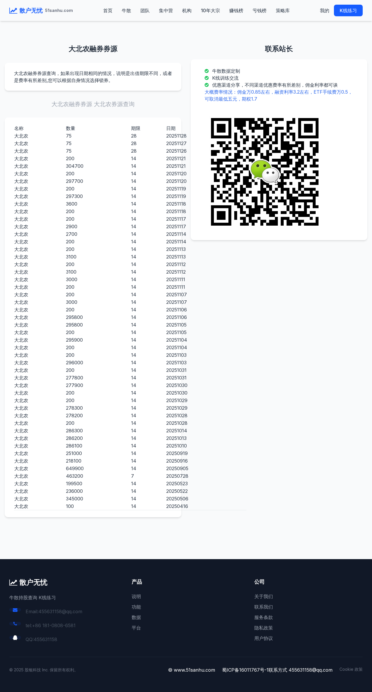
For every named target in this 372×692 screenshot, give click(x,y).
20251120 (176, 173)
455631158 (45, 639)
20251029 (176, 400)
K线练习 (348, 10)
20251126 (176, 151)
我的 (324, 10)
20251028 (176, 415)
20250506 (177, 499)
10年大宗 (210, 10)
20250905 (177, 468)
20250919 (177, 453)
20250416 (177, 506)
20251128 (176, 136)
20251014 (176, 431)
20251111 (175, 279)
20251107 (176, 294)
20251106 (176, 310)
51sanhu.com (59, 10)
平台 (136, 628)
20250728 (177, 476)
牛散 (126, 10)
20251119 (176, 189)
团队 (145, 10)
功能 (136, 607)
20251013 (176, 438)
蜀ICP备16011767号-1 (245, 670)
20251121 (176, 158)
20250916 (177, 461)
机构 (187, 10)
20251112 (176, 264)
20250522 (177, 491)
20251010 (176, 446)
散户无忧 (31, 10)
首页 (107, 10)
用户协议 (263, 638)
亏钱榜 (260, 10)
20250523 (177, 483)
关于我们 (263, 596)
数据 (136, 617)
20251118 (176, 204)
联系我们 (263, 607)
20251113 (176, 249)
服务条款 (263, 617)
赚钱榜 (236, 10)
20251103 (176, 355)
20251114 (176, 234)
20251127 (176, 143)
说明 (136, 596)
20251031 (176, 370)
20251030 (176, 385)
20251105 (176, 325)
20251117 (176, 219)
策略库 (283, 10)
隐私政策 (263, 628)
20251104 (176, 340)
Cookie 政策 (351, 669)
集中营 (166, 10)
